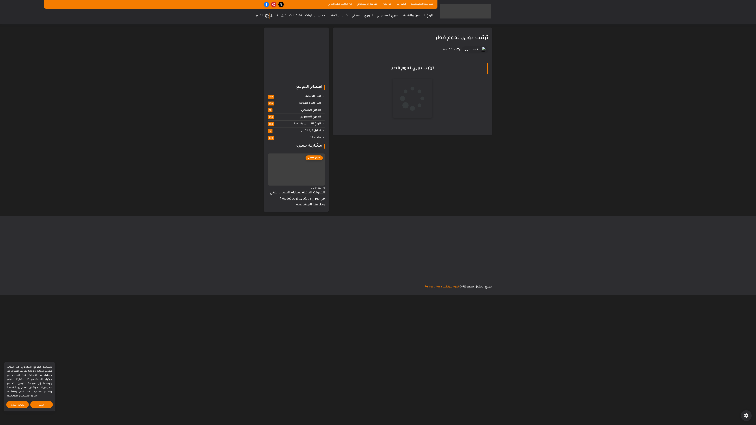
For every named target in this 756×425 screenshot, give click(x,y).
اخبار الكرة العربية (295, 103)
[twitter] (281, 4)
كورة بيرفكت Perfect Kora (441, 287)
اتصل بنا (401, 4)
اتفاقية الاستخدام (367, 4)
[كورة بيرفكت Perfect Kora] (465, 11)
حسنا (41, 404)
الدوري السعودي (388, 16)
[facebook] (266, 4)
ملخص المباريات (316, 16)
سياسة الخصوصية (422, 4)
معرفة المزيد (18, 404)
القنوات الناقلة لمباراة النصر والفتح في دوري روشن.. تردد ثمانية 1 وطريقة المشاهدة (297, 199)
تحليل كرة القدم (267, 16)
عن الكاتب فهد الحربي (340, 4)
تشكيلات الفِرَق (291, 16)
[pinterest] (273, 4)
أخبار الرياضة (340, 16)
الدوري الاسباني (363, 16)
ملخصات (295, 137)
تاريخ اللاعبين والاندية (418, 16)
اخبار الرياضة (295, 96)
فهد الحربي (471, 49)
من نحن (387, 4)
